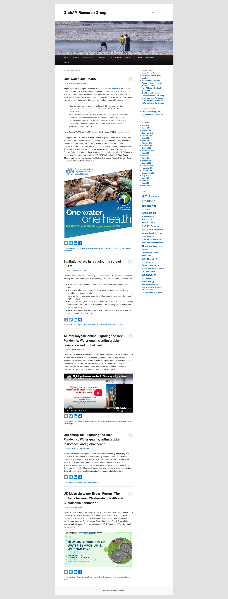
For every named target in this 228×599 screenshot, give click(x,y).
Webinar (73, 248)
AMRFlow (154, 196)
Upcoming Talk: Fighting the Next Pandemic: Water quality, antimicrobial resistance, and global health (92, 439)
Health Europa (103, 275)
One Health (121, 248)
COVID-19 (147, 225)
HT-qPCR (159, 233)
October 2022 (147, 135)
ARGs (144, 222)
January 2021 (147, 163)
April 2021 (145, 155)
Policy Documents (115, 57)
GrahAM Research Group (85, 12)
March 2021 (146, 158)
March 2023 (146, 128)
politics (144, 249)
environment (108, 248)
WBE (156, 292)
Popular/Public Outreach (133, 57)
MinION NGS (150, 237)
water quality (127, 421)
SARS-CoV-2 (149, 259)
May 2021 (145, 153)
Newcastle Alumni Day (106, 453)
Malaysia (101, 577)
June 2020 (145, 180)
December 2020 (147, 165)
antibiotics (146, 209)
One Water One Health (80, 79)
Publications (101, 57)
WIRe (160, 292)
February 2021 (147, 160)
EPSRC (145, 233)
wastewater (108, 325)
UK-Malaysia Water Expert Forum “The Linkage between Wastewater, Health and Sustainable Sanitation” (93, 498)
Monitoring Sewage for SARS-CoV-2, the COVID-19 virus (153, 114)
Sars (143, 111)
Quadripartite (147, 252)
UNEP (144, 271)
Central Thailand (152, 223)
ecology (145, 230)
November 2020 (147, 168)
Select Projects (88, 57)
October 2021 (147, 148)
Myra (84, 83)
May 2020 (145, 183)
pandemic (119, 421)
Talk (71, 421)
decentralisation (87, 577)
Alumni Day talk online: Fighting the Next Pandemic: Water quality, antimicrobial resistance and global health (94, 340)
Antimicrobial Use (147, 220)
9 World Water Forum (111, 88)
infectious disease (108, 421)
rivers (155, 252)
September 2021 (148, 150)
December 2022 (147, 133)
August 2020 (146, 175)
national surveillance (151, 239)
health (115, 248)
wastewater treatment (148, 284)
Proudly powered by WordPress (114, 591)
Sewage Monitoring (150, 265)
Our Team (75, 57)
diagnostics (156, 226)
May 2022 (145, 138)
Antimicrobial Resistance (94, 248)
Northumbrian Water (155, 242)
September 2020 (148, 173)
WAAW (148, 271)
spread (101, 325)
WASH (128, 248)
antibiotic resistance (90, 421)
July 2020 (145, 178)
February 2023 (147, 130)
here (126, 132)
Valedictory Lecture (149, 73)
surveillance (160, 268)
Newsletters (150, 57)
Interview (73, 325)
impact (144, 237)
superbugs (152, 268)
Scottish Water (148, 262)
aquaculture (157, 220)
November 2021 (147, 145)
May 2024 (145, 125)
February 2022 (147, 143)
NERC (144, 242)
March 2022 (146, 140)
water (123, 577)
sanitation (94, 325)
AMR (83, 248)
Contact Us (68, 62)
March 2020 (146, 185)
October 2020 (147, 170)
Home (66, 57)
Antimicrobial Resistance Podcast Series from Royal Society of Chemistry (152, 83)
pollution (150, 249)
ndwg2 (87, 448)
